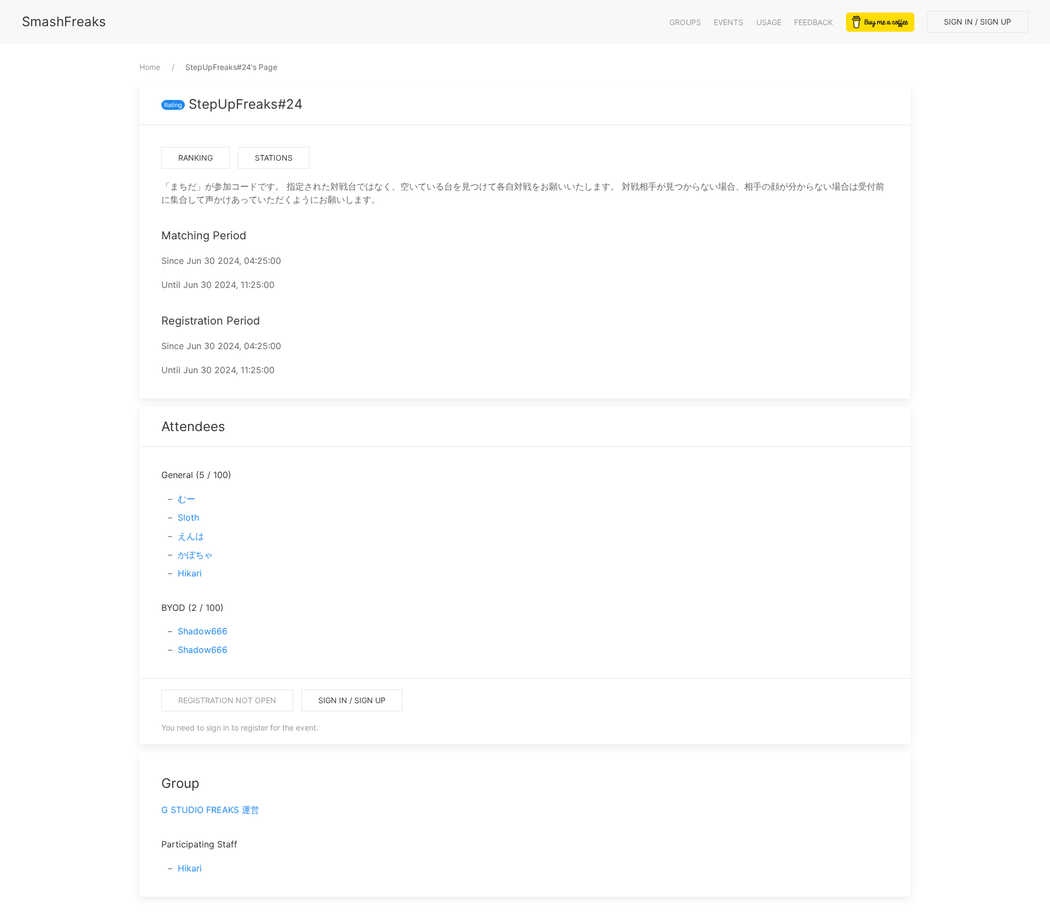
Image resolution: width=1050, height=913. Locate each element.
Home (149, 67)
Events (728, 22)
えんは (191, 536)
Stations (274, 157)
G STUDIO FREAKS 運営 (210, 809)
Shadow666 (203, 631)
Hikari (190, 573)
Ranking (195, 157)
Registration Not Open (227, 700)
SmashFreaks (64, 22)
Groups (685, 22)
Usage (768, 22)
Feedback (813, 22)
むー (186, 498)
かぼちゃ (195, 554)
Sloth (188, 517)
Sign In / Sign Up (977, 21)
